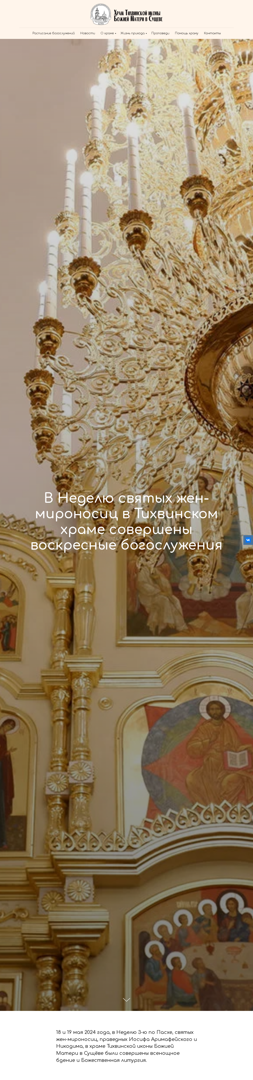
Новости (87, 33)
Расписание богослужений (53, 33)
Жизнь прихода (133, 33)
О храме (107, 33)
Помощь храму (186, 33)
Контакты (212, 33)
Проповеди (160, 33)
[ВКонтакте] (248, 540)
